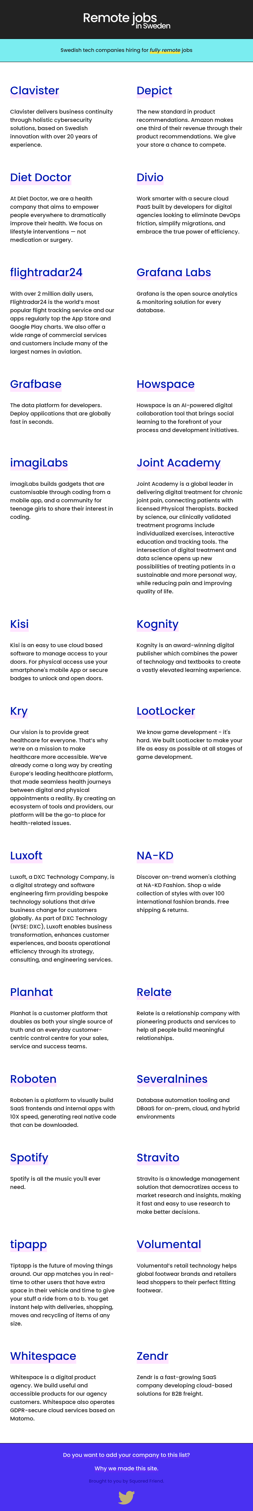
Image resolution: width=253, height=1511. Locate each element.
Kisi (19, 624)
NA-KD (155, 855)
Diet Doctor (40, 177)
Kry (19, 711)
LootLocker (166, 711)
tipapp (28, 1244)
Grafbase (36, 384)
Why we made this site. (126, 1468)
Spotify (29, 1157)
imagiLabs (39, 462)
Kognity (158, 624)
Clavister (34, 90)
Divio (150, 177)
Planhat (31, 992)
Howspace (166, 384)
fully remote (165, 50)
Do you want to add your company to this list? (126, 1455)
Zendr (152, 1356)
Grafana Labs (174, 272)
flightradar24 (46, 272)
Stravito (158, 1157)
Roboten (33, 1079)
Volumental (169, 1244)
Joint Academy (179, 462)
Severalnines (172, 1079)
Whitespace (43, 1356)
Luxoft (26, 855)
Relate (154, 992)
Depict (154, 90)
